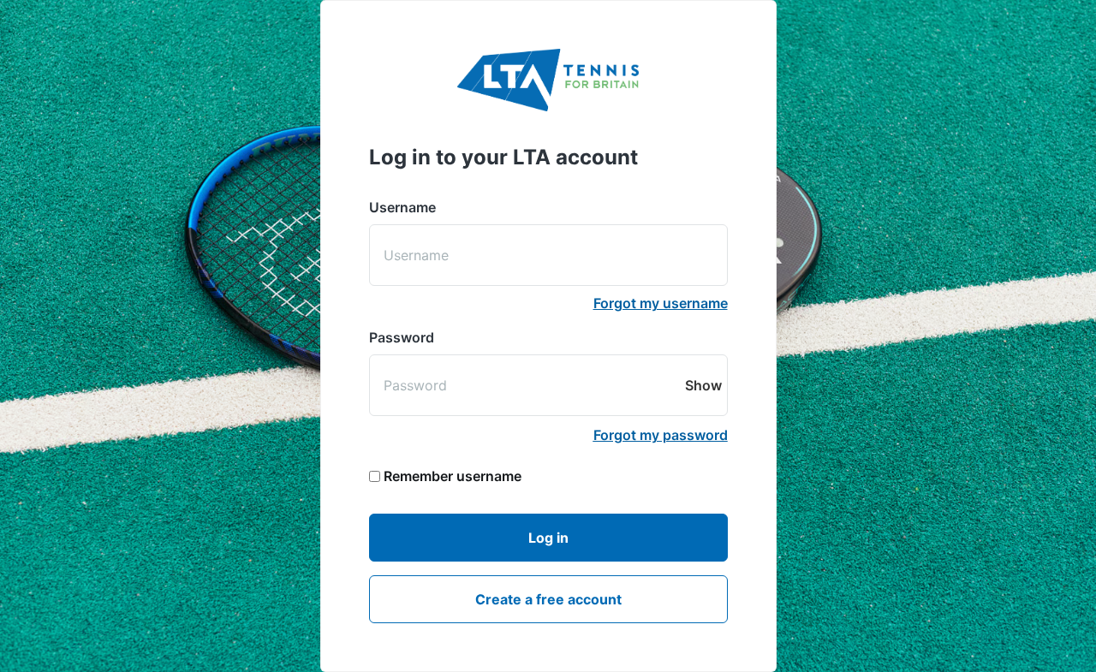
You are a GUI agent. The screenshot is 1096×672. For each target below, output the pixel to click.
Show (704, 385)
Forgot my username (660, 303)
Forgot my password (660, 434)
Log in (548, 537)
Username (402, 207)
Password (401, 337)
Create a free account (548, 599)
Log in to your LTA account (503, 157)
